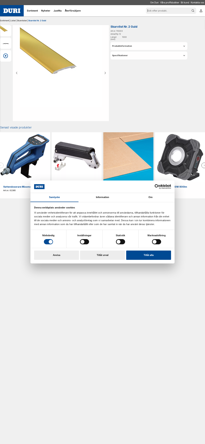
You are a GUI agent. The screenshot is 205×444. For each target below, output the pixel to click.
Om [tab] (150, 197)
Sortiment (4, 20)
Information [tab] (102, 197)
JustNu (57, 10)
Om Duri (154, 2)
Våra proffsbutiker (169, 2)
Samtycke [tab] (54, 197)
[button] (149, 46)
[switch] (84, 241)
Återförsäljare (73, 10)
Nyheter (45, 10)
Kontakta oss (197, 2)
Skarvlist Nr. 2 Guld (37, 20)
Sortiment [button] (32, 10)
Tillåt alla (149, 255)
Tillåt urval (102, 255)
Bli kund (185, 2)
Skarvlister (22, 20)
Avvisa (56, 255)
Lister (13, 20)
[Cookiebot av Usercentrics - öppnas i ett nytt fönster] (157, 186)
